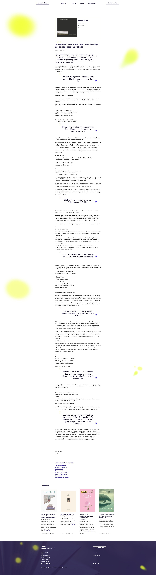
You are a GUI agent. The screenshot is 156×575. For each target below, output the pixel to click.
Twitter (57, 454)
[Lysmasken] (42, 4)
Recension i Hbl (59, 469)
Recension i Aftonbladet (61, 472)
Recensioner (73, 3)
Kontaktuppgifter (45, 561)
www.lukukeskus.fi (45, 559)
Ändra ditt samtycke (63, 567)
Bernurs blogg (58, 476)
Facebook (55, 454)
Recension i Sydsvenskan (61, 474)
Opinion (82, 3)
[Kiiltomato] (112, 4)
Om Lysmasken (91, 3)
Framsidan (63, 3)
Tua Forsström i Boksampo (62, 477)
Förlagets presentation (60, 465)
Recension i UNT (59, 470)
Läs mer (48, 530)
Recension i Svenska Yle (61, 467)
